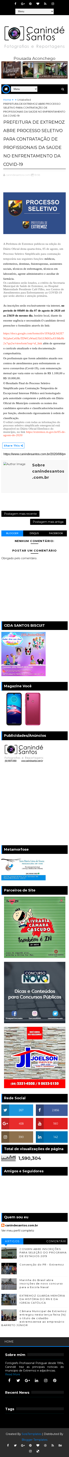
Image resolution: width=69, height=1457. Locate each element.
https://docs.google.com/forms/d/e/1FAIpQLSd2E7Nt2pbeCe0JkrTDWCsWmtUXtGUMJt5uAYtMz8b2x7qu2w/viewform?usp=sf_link (33, 338)
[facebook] (15, 4)
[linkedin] (37, 1380)
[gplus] (23, 4)
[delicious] (38, 1451)
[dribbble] (45, 1445)
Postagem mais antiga (48, 522)
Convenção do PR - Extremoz (42, 1264)
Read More (12, 1374)
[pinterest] (30, 4)
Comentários (56, 1242)
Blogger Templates (34, 1439)
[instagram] (53, 4)
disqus (34, 533)
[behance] (60, 1445)
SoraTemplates (31, 1434)
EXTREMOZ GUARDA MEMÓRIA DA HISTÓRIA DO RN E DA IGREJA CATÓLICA (42, 1299)
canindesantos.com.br (21, 1225)
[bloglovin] (38, 4)
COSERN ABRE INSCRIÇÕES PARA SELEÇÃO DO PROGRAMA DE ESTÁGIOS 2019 (43, 1252)
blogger (12, 533)
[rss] (45, 4)
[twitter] (18, 1380)
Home (7, 99)
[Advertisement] (34, 805)
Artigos (12, 1241)
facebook (56, 533)
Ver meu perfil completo (17, 1230)
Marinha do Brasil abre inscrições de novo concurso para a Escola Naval (41, 1283)
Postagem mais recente (20, 514)
